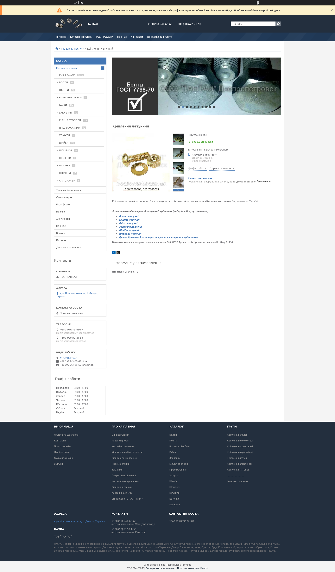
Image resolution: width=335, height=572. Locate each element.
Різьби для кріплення (124, 458)
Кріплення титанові (238, 469)
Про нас (122, 36)
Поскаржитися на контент (160, 568)
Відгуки (60, 233)
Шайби (173, 481)
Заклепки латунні (130, 226)
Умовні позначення (123, 446)
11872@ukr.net (68, 358)
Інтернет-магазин (237, 481)
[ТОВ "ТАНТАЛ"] (68, 24)
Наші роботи (62, 452)
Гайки (172, 452)
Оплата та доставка (66, 434)
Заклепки (117, 469)
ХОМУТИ (64, 135)
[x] (118, 253)
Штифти (174, 504)
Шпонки (174, 498)
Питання (61, 240)
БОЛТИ (63, 82)
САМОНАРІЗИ (67, 180)
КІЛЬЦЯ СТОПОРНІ (70, 120)
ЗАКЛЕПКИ (65, 112)
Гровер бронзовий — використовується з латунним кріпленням (158, 237)
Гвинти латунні (129, 219)
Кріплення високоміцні (240, 440)
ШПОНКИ (64, 165)
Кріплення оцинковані (240, 446)
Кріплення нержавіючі (240, 452)
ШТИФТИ (65, 173)
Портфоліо (63, 204)
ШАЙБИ (63, 142)
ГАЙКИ (63, 105)
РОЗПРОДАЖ (104, 36)
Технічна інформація (68, 190)
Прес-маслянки (121, 463)
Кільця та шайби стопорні (127, 452)
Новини (60, 211)
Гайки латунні (128, 223)
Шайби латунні (129, 230)
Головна (61, 36)
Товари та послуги (72, 48)
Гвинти (173, 440)
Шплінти (174, 492)
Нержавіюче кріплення (125, 481)
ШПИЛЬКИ (65, 150)
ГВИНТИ (64, 90)
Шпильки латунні (130, 233)
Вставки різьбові (179, 446)
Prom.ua (186, 564)
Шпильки (174, 487)
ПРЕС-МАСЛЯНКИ (69, 127)
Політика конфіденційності (192, 568)
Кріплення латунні (237, 458)
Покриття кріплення (124, 475)
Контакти (137, 36)
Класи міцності (120, 440)
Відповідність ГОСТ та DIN (127, 498)
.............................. (235, 475)
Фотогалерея (64, 197)
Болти (173, 434)
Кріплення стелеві (237, 434)
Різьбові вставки (122, 487)
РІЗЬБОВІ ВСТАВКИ (70, 97)
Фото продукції (63, 458)
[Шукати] (278, 24)
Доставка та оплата (159, 36)
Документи (63, 218)
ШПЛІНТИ (65, 158)
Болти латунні (128, 216)
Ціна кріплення (120, 434)
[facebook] (114, 253)
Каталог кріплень (81, 36)
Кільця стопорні (178, 463)
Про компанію (62, 446)
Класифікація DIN (122, 492)
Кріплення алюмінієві (239, 463)
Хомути (173, 475)
